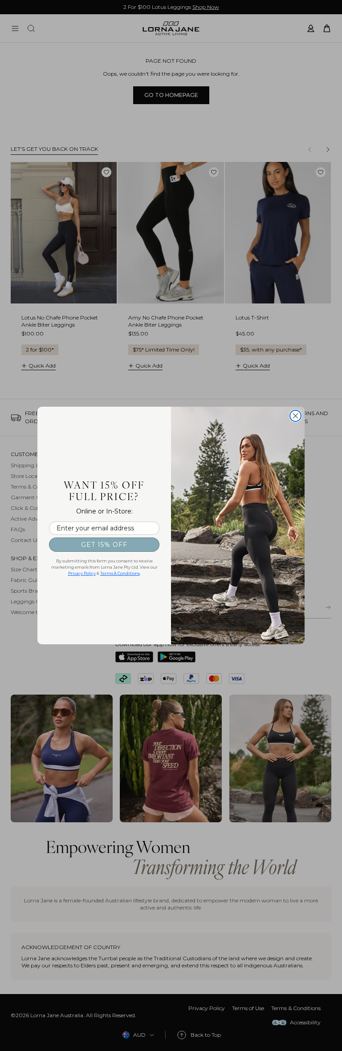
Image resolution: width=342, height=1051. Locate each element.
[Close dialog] (295, 415)
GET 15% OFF (104, 545)
